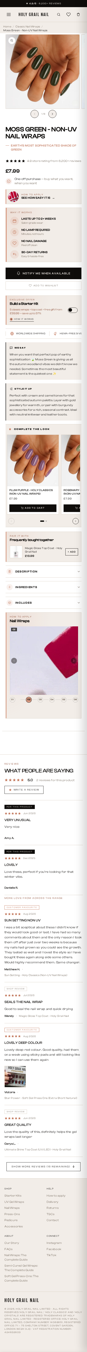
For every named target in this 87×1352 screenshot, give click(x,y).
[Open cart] (78, 14)
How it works (22, 319)
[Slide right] (52, 114)
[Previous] (11, 521)
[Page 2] (46, 521)
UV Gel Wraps (14, 1201)
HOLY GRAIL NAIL (34, 14)
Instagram (54, 1243)
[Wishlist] (68, 14)
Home (7, 26)
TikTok (51, 1255)
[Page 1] (42, 521)
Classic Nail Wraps (27, 26)
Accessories (13, 1226)
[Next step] (74, 661)
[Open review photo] (15, 1076)
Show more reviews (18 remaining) (41, 1166)
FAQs (8, 1249)
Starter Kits (12, 1195)
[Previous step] (14, 661)
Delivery (52, 1201)
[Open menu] (8, 14)
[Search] (58, 14)
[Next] (75, 521)
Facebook (54, 1249)
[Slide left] (35, 114)
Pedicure (11, 1220)
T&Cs (50, 1214)
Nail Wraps (12, 1208)
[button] (43, 160)
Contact (53, 1220)
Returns (53, 1208)
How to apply (56, 1195)
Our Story (11, 1243)
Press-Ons (12, 1214)
